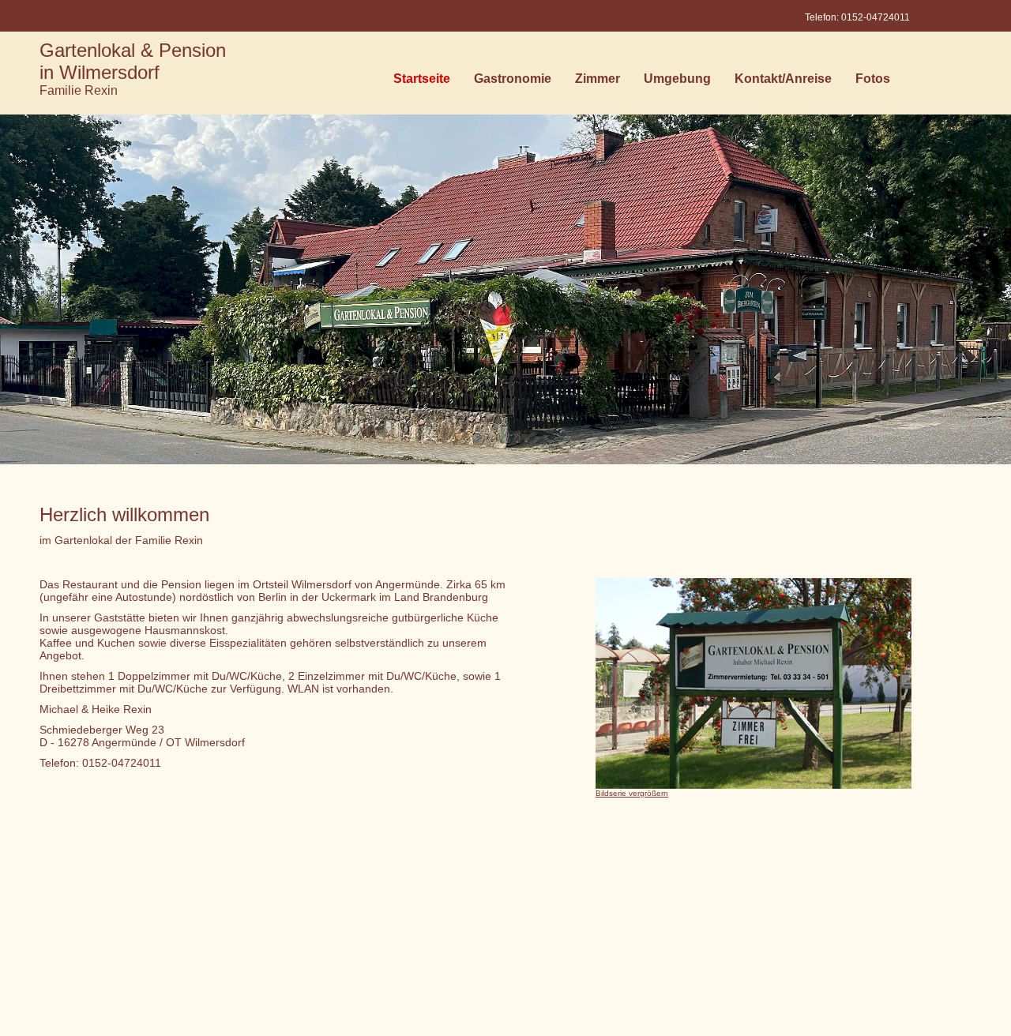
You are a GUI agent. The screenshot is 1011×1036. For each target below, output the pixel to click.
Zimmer (597, 82)
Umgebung (677, 82)
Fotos (872, 82)
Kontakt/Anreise (783, 82)
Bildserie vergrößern (632, 793)
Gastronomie (512, 82)
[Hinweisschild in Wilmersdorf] (753, 785)
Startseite (421, 82)
